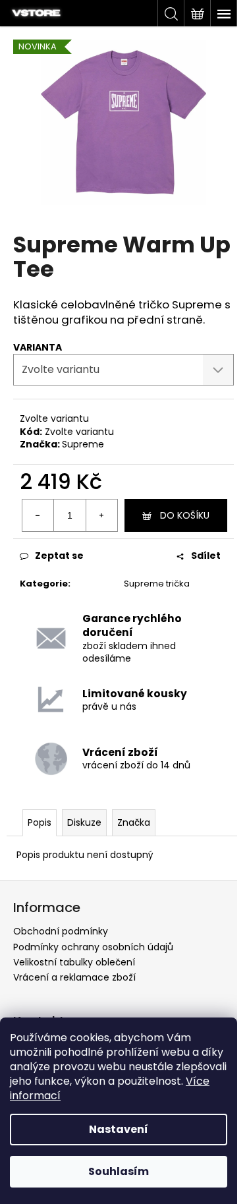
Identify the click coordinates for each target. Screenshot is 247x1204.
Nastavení (118, 1129)
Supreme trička (157, 583)
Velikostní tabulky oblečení (74, 962)
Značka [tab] (133, 822)
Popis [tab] (39, 822)
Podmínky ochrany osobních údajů (93, 947)
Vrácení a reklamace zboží (74, 977)
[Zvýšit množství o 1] (101, 515)
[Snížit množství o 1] (38, 515)
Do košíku (184, 515)
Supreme (83, 444)
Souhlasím (118, 1171)
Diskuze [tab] (84, 822)
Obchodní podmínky (60, 931)
